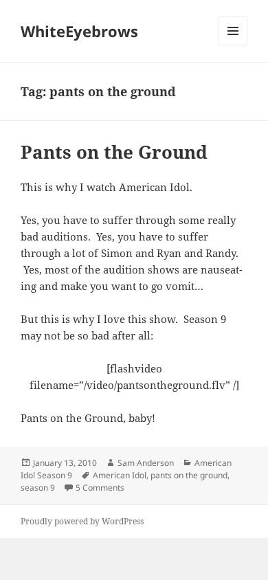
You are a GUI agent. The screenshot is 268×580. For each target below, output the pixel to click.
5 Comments (100, 487)
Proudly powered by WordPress (82, 521)
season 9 (38, 487)
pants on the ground (188, 475)
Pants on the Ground (114, 152)
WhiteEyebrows (79, 31)
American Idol (119, 475)
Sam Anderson (146, 463)
